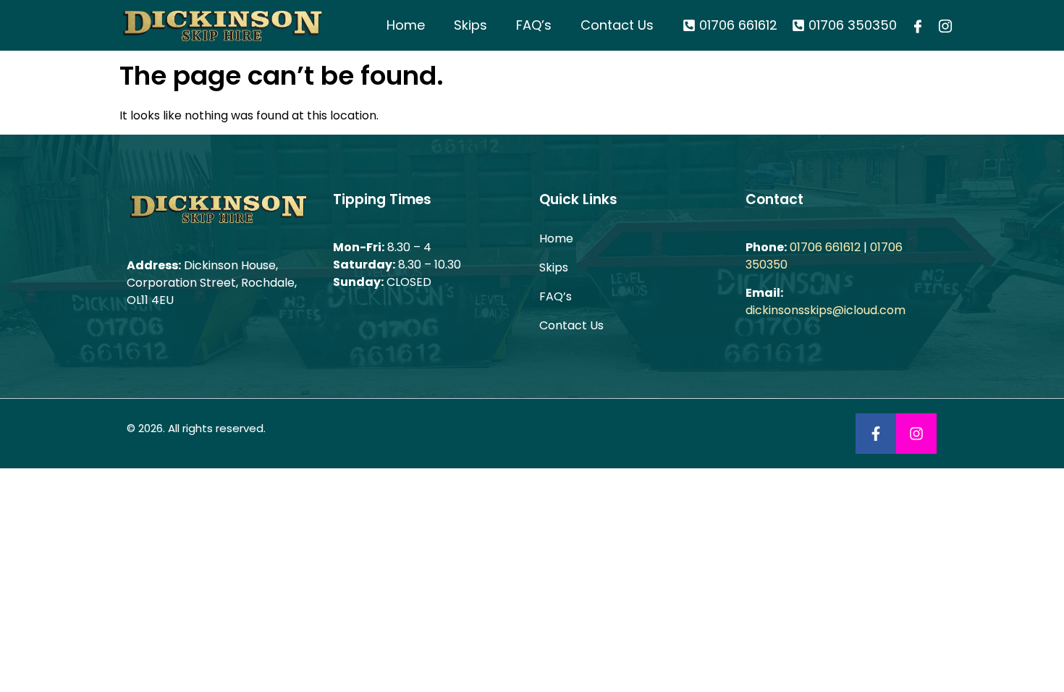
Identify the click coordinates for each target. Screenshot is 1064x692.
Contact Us (617, 25)
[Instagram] (916, 433)
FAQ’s (534, 25)
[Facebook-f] (876, 433)
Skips (470, 25)
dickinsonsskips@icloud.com (825, 310)
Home (406, 25)
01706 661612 (825, 247)
